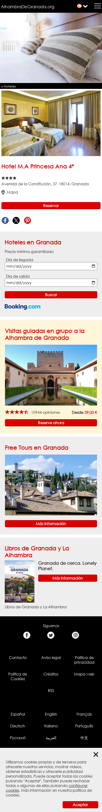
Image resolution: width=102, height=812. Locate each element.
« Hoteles (8, 86)
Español (18, 714)
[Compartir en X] (16, 220)
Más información (51, 523)
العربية (51, 737)
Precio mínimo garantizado (29, 251)
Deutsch (17, 726)
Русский (18, 737)
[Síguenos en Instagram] (75, 635)
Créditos (50, 674)
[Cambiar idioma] (79, 6)
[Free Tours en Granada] (51, 484)
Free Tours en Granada (36, 447)
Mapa (12, 192)
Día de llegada (19, 259)
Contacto (18, 657)
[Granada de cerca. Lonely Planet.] (19, 581)
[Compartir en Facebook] (5, 220)
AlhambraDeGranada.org (27, 6)
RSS (51, 690)
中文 (84, 737)
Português (84, 726)
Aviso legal (51, 657)
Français (84, 714)
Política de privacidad (84, 660)
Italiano (51, 726)
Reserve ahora (51, 422)
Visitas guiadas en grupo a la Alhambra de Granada (44, 334)
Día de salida (18, 276)
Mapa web (84, 674)
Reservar (51, 205)
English (51, 714)
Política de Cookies (17, 676)
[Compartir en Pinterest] (27, 220)
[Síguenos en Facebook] (26, 635)
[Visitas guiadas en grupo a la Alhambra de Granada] (51, 374)
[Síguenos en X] (51, 635)
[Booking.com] (22, 307)
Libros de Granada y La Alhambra (36, 607)
